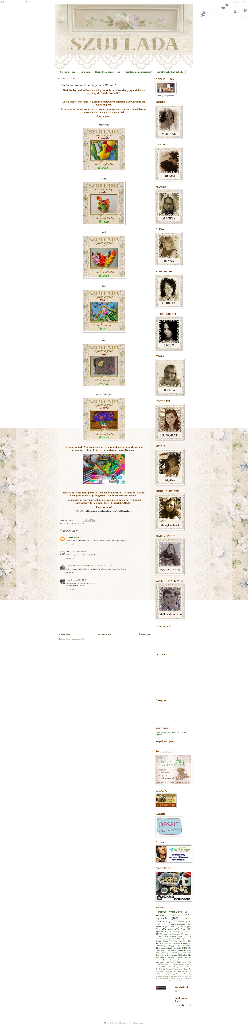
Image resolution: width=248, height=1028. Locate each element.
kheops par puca (174, 981)
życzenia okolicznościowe (165, 950)
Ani (104, 232)
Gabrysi (107, 394)
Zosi (104, 340)
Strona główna (67, 71)
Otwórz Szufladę (163, 924)
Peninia (183, 926)
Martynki (104, 124)
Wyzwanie (160, 926)
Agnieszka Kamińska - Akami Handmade (81, 566)
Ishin (185, 969)
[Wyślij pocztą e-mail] (84, 520)
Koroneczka (186, 978)
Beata (183, 929)
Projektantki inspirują (162, 976)
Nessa (166, 964)
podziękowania (185, 946)
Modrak (180, 922)
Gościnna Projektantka (169, 911)
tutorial (168, 960)
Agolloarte (181, 960)
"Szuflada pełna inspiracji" (138, 71)
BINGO (184, 948)
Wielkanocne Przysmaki (162, 981)
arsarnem (181, 967)
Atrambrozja (160, 962)
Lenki (104, 178)
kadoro (168, 971)
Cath (160, 969)
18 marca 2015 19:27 (81, 537)
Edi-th (166, 967)
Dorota (188, 931)
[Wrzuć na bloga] (86, 520)
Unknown (69, 537)
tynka (68, 580)
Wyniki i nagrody (168, 915)
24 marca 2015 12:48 (78, 580)
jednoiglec (158, 978)
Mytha (184, 939)
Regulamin (85, 71)
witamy (158, 974)
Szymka (173, 967)
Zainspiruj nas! (161, 955)
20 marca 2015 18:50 (104, 566)
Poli (104, 286)
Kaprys (175, 948)
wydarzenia (159, 971)
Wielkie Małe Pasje (178, 962)
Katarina (174, 955)
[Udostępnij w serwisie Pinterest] (93, 520)
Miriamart (159, 939)
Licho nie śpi (174, 931)
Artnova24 (175, 964)
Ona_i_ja (171, 946)
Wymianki (160, 931)
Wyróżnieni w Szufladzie (169, 934)
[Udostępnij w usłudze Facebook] (91, 520)
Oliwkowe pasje (171, 943)
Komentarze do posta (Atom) (76, 639)
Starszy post (144, 634)
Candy (172, 957)
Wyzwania (161, 918)
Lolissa (180, 957)
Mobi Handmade (179, 941)
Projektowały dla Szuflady (170, 71)
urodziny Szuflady (175, 978)
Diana (158, 929)
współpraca (168, 974)
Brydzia (184, 955)
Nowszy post (63, 634)
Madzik (174, 953)
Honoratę (130, 450)
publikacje (176, 971)
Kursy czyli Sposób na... (176, 936)
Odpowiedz (70, 544)
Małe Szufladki (79, 524)
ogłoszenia (172, 939)
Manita (170, 929)
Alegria (158, 943)
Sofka (68, 551)
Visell (184, 953)
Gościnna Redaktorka (173, 969)
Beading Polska (162, 941)
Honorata (70, 524)
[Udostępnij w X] (89, 520)
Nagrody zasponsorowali (107, 71)
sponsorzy (185, 971)
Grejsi (172, 926)
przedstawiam (164, 948)
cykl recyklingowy (176, 976)
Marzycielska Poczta (182, 974)
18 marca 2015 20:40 (78, 551)
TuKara (180, 950)
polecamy (165, 978)
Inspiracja (159, 964)
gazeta (186, 976)
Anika (189, 967)
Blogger (140, 1023)
